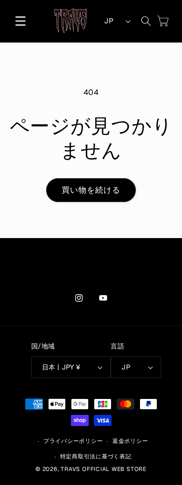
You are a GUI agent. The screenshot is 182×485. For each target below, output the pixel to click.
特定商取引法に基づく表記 (96, 456)
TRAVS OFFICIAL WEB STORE (103, 469)
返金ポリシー (130, 441)
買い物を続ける (91, 190)
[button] (20, 21)
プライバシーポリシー (73, 441)
